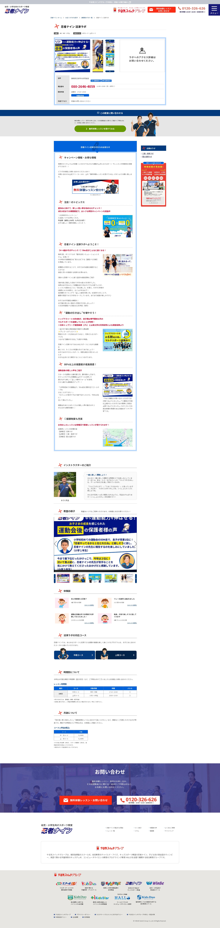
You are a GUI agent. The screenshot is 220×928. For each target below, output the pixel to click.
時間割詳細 (80, 95)
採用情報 (87, 917)
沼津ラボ (69, 431)
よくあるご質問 (170, 828)
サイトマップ (169, 831)
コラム (137, 831)
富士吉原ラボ (71, 436)
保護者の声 (153, 828)
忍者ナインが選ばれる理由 (115, 828)
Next (109, 71)
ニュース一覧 (111, 831)
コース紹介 (138, 828)
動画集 (152, 831)
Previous (109, 40)
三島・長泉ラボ (71, 434)
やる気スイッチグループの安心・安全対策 (142, 914)
